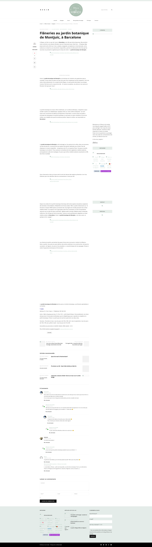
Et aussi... (42, 359)
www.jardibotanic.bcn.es (66, 329)
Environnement (63, 29)
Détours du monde (50, 404)
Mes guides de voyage (78, 20)
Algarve (72, 513)
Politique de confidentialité (56, 544)
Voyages (62, 20)
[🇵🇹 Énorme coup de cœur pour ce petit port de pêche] (109, 166)
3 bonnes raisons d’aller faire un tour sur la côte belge (66, 376)
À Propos (89, 20)
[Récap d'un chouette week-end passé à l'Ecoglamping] (102, 159)
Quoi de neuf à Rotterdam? (59, 356)
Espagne (70, 29)
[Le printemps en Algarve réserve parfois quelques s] (96, 166)
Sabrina (34, 46)
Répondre (47, 400)
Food (68, 20)
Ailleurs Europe (55, 29)
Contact (96, 20)
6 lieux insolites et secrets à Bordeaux (77, 522)
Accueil (55, 20)
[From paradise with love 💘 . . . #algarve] (96, 159)
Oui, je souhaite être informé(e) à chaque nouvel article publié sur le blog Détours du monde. (101, 532)
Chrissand (46, 391)
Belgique (42, 378)
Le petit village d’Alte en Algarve (78, 528)
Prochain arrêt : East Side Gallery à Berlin (63, 366)
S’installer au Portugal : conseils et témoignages (79, 515)
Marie (45, 456)
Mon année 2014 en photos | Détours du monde (55, 464)
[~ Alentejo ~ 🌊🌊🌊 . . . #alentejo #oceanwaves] (102, 166)
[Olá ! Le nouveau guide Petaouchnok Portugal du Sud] (109, 159)
